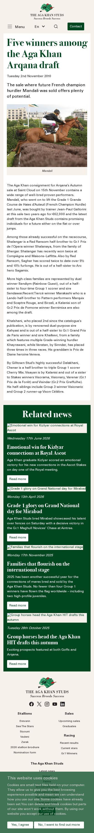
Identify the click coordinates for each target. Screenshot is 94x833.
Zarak (25, 742)
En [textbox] (37, 27)
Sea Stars (25, 726)
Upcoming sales (69, 721)
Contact (76, 26)
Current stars (69, 748)
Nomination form (25, 752)
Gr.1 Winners (69, 753)
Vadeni (24, 737)
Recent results (69, 743)
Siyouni (25, 731)
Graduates (69, 726)
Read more (17, 479)
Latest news (47, 771)
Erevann (25, 721)
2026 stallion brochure (24, 747)
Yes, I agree (20, 825)
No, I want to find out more (59, 825)
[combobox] (40, 26)
